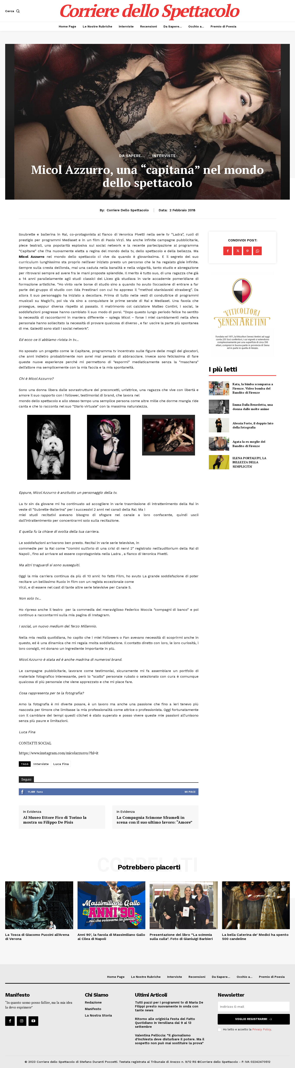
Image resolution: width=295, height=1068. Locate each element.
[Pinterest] (247, 251)
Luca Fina (61, 764)
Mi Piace (190, 791)
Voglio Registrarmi (251, 1019)
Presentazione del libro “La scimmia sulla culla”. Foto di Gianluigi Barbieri (181, 937)
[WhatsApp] (257, 251)
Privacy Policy (261, 1029)
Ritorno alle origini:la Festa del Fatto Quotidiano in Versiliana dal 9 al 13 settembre (165, 1023)
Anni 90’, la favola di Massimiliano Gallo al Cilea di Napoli (111, 937)
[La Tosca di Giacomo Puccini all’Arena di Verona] (39, 905)
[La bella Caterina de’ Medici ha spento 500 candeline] (256, 905)
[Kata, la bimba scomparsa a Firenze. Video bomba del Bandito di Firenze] (219, 388)
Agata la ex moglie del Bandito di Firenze (249, 443)
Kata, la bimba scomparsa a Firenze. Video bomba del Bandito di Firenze (253, 388)
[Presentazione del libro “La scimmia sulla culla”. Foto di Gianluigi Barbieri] (184, 905)
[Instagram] (21, 1021)
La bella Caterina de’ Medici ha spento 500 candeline (255, 937)
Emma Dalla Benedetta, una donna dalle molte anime (253, 407)
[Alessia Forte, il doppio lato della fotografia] (219, 425)
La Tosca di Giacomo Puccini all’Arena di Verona (37, 937)
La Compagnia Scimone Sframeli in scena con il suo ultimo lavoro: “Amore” (154, 819)
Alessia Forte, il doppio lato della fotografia (253, 425)
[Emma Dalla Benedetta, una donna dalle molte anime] (219, 407)
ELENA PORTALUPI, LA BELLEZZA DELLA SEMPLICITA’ (249, 462)
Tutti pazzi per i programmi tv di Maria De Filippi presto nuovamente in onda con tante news (169, 1006)
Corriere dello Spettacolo (128, 210)
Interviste (164, 156)
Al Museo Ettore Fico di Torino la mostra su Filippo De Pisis (55, 819)
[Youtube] (33, 1021)
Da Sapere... (132, 156)
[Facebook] (227, 251)
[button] (13, 11)
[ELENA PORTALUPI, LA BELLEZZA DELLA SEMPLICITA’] (219, 462)
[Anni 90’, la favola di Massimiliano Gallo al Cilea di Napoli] (112, 905)
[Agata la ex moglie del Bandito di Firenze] (219, 444)
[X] (237, 251)
